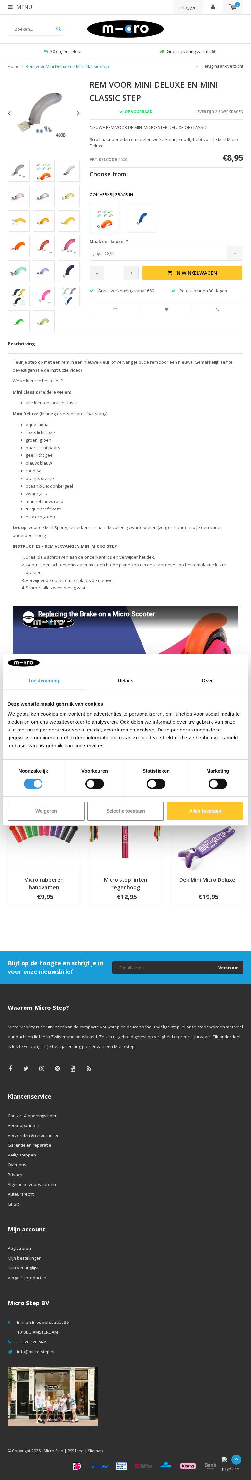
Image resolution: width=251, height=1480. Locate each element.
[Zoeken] (58, 29)
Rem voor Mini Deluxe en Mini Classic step (67, 66)
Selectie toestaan (125, 811)
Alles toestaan (205, 811)
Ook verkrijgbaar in (111, 194)
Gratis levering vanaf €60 (66, 51)
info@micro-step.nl (35, 1352)
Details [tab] (126, 680)
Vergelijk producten (27, 1278)
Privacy (15, 1174)
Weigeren (46, 811)
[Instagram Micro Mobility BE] (41, 1068)
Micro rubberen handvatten (44, 883)
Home (14, 66)
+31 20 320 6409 (32, 1342)
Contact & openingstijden (33, 1116)
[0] (233, 7)
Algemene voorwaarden (32, 1184)
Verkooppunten (23, 1125)
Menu (23, 6)
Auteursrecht (21, 1194)
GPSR (13, 1204)
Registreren (19, 1248)
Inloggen (188, 7)
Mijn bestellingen (25, 1258)
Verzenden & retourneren (33, 1135)
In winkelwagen (196, 272)
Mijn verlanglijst (23, 1268)
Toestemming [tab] (43, 680)
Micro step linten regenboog (125, 883)
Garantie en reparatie (29, 1145)
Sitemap (95, 1450)
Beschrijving (21, 344)
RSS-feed (76, 1450)
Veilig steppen (22, 1155)
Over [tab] (207, 680)
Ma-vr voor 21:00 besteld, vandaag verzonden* (191, 51)
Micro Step (53, 1450)
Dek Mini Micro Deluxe (207, 879)
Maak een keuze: (108, 241)
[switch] (94, 784)
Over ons (17, 1165)
